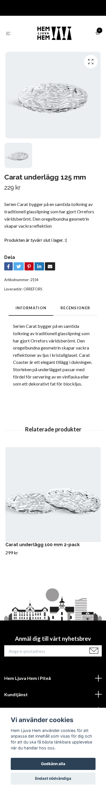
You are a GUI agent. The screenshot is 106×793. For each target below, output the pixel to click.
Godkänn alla (53, 763)
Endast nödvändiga (53, 778)
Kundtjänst (16, 694)
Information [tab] (31, 308)
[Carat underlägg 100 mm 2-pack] (53, 494)
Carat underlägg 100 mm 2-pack (42, 544)
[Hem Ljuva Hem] (54, 33)
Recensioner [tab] (75, 308)
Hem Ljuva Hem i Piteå (27, 678)
